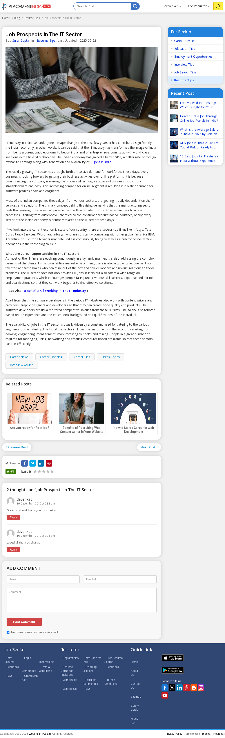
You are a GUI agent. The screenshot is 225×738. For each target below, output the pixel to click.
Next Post (148, 447)
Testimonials (46, 661)
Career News (19, 357)
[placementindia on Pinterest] (186, 687)
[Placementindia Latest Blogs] (194, 687)
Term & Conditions (45, 668)
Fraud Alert (134, 720)
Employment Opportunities (193, 56)
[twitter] (32, 463)
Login (27, 658)
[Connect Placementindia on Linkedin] (179, 687)
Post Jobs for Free (91, 659)
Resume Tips (32, 18)
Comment (15, 592)
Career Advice (184, 41)
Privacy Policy (173, 733)
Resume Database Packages (66, 670)
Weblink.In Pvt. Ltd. (40, 733)
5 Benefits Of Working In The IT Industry (55, 291)
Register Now (71, 658)
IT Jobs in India (100, 162)
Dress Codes (111, 357)
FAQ (9, 675)
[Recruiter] (219, 733)
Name (12, 579)
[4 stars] (47, 471)
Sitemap (136, 696)
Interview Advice (21, 365)
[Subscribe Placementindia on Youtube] (164, 695)
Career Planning (51, 357)
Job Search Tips (185, 72)
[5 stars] (51, 471)
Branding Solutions (89, 668)
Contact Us (70, 688)
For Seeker (170, 6)
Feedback (13, 666)
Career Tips (82, 357)
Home (6, 18)
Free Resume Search (113, 659)
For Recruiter (197, 6)
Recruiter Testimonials (90, 681)
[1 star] (35, 471)
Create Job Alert (30, 677)
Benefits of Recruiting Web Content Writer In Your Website (81, 429)
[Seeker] (207, 733)
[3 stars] (43, 471)
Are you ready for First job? (29, 428)
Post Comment (24, 622)
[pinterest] (49, 463)
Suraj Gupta (20, 40)
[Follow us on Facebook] (164, 687)
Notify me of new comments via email (34, 632)
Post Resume (9, 659)
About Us (134, 672)
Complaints (29, 670)
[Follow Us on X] (172, 687)
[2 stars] (39, 471)
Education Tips (184, 48)
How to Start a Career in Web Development (133, 429)
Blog (17, 18)
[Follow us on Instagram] (201, 687)
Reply (13, 517)
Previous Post (18, 447)
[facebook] (24, 463)
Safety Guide (135, 707)
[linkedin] (41, 463)
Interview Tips (184, 64)
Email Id (91, 579)
